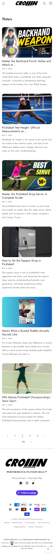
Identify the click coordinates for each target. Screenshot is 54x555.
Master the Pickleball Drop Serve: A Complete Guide (24, 196)
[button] (3, 3)
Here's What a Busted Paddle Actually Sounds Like (25, 332)
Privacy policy (30, 522)
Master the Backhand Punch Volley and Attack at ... (26, 63)
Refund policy (17, 522)
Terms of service (44, 522)
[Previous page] (8, 436)
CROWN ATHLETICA (26, 519)
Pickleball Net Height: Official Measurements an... (21, 129)
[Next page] (31, 442)
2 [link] (22, 435)
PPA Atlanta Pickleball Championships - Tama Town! (27, 399)
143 (23, 441)
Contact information (35, 527)
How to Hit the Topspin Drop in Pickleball (21, 262)
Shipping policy (19, 527)
